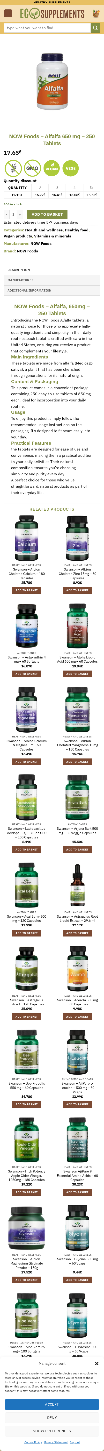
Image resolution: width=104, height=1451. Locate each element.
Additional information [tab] (29, 290)
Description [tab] (18, 270)
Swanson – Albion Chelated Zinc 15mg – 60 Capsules (77, 573)
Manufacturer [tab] (20, 280)
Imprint (75, 1442)
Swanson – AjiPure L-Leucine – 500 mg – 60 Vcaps (77, 1087)
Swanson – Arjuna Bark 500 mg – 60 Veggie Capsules (77, 831)
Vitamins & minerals (52, 236)
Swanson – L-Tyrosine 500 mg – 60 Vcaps (77, 1349)
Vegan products (18, 236)
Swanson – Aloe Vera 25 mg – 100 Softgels (26, 1349)
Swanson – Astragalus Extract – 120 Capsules (26, 1002)
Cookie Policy (33, 1442)
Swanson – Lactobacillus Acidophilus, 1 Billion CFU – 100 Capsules (26, 833)
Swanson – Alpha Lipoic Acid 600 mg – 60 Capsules (77, 659)
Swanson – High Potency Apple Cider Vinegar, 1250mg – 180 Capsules (26, 1175)
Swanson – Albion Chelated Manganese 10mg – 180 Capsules (77, 745)
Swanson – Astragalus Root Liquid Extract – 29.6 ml (77, 919)
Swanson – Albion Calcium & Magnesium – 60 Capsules (27, 745)
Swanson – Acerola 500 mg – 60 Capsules (77, 1002)
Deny (52, 1417)
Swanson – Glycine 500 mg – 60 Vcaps (77, 1261)
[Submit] (95, 27)
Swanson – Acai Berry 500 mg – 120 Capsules (26, 919)
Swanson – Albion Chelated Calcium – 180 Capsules (27, 573)
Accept (52, 1404)
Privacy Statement (56, 1442)
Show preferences (52, 1431)
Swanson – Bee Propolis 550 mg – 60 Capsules (26, 1085)
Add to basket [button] (26, 590)
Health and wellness (44, 230)
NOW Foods (41, 243)
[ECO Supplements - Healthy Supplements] (52, 13)
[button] (96, 1363)
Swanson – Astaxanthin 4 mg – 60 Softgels (27, 659)
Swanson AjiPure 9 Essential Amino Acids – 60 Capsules (77, 1175)
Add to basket (47, 214)
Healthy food (77, 230)
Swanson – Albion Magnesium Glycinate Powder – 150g (26, 1263)
